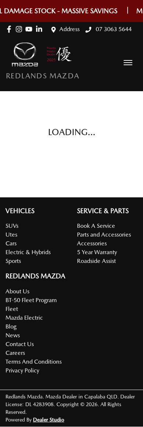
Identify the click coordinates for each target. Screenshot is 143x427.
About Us (17, 291)
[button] (128, 62)
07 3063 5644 (113, 29)
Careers (15, 352)
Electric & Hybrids (28, 252)
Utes (11, 234)
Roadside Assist (96, 260)
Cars (11, 243)
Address (69, 29)
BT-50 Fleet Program (31, 300)
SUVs (12, 225)
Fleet (12, 308)
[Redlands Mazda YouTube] (30, 29)
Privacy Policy (22, 370)
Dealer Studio (48, 420)
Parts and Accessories (104, 234)
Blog (11, 326)
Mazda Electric (24, 317)
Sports (13, 260)
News (13, 335)
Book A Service (96, 225)
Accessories (92, 243)
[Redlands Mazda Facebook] (10, 29)
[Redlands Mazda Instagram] (20, 29)
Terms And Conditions (34, 361)
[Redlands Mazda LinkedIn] (40, 29)
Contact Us (20, 344)
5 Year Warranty (97, 252)
